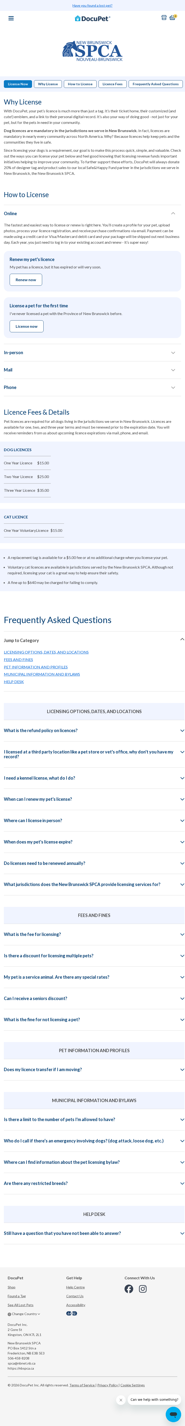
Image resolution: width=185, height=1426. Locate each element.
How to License (80, 84)
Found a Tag (17, 1296)
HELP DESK (14, 681)
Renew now (26, 279)
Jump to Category (21, 640)
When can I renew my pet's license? (38, 799)
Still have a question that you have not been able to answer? (62, 1233)
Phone (10, 387)
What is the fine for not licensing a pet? (42, 1019)
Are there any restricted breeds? (36, 1183)
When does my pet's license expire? (38, 842)
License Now (18, 84)
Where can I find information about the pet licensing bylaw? (62, 1162)
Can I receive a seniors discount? (35, 998)
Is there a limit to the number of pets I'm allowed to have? (59, 1119)
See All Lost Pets (20, 1305)
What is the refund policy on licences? (41, 730)
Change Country (24, 1314)
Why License (48, 84)
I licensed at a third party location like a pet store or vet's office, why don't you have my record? (88, 754)
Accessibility (75, 1305)
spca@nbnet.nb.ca (21, 1363)
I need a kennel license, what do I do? (39, 778)
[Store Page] (164, 17)
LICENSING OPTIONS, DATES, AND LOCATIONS (46, 652)
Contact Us (75, 1296)
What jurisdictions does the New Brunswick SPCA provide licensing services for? (82, 884)
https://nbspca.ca (21, 1368)
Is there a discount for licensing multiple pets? (48, 955)
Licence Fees (113, 84)
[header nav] (11, 18)
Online (10, 213)
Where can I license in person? (33, 820)
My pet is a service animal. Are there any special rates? (56, 977)
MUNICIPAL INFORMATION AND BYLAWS (42, 674)
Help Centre (75, 1287)
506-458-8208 (18, 1358)
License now (27, 326)
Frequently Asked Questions (156, 84)
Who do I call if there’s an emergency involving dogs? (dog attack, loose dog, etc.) (84, 1141)
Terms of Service (82, 1385)
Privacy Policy (108, 1385)
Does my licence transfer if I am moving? (43, 1069)
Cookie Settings (132, 1385)
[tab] (94, 640)
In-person (13, 352)
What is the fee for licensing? (32, 934)
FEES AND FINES (18, 659)
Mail (8, 369)
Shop (11, 1287)
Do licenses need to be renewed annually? (44, 863)
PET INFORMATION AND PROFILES (36, 667)
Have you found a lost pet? (92, 5)
